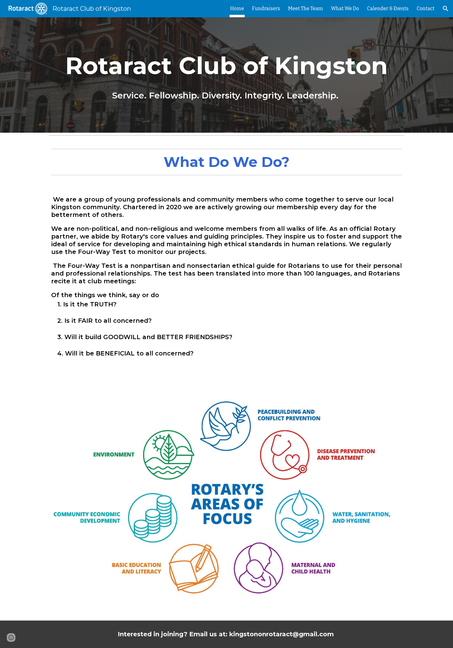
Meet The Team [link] (305, 8)
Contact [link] (426, 8)
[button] (445, 8)
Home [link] (237, 8)
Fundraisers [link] (266, 8)
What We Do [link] (345, 8)
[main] (226, 75)
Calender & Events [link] (388, 8)
